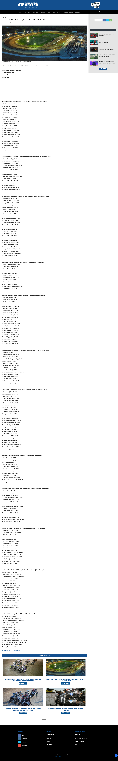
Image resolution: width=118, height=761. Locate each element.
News (20, 12)
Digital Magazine (68, 12)
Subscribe (41, 745)
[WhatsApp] (110, 20)
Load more (103, 68)
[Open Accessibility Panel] (116, 755)
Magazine (35, 12)
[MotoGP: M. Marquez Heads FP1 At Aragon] (94, 35)
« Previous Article (6, 650)
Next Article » (16, 650)
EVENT (43, 12)
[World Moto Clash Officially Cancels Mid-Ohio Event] (94, 56)
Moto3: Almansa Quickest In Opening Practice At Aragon (106, 48)
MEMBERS (77, 12)
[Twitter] (107, 20)
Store (48, 12)
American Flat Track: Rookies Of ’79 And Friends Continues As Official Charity (23, 709)
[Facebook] (104, 20)
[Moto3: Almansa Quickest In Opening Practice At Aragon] (94, 49)
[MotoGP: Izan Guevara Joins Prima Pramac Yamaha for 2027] (94, 63)
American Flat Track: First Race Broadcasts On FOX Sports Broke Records (23, 680)
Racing (27, 12)
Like (42, 735)
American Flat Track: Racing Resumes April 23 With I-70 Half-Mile (65, 680)
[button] (99, 12)
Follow (41, 738)
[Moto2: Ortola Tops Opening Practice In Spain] (94, 42)
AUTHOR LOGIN (58, 756)
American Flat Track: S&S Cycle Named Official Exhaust (66, 709)
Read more (23, 683)
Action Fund (56, 12)
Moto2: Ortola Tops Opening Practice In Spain (106, 41)
